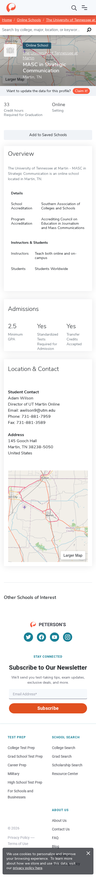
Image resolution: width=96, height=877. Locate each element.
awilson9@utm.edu (37, 410)
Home (7, 20)
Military (13, 774)
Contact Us (61, 829)
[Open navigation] (84, 7)
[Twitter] (28, 637)
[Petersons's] (11, 7)
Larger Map (72, 555)
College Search (63, 748)
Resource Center (65, 774)
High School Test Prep (25, 782)
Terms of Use (18, 844)
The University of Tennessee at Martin (50, 56)
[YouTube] (54, 637)
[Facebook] (41, 637)
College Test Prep (21, 748)
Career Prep (17, 765)
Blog (55, 846)
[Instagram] (67, 637)
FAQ (55, 838)
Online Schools (29, 20)
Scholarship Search (67, 765)
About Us (59, 820)
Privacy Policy (19, 838)
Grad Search (62, 756)
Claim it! (81, 91)
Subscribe (48, 708)
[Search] (74, 7)
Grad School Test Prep (25, 756)
